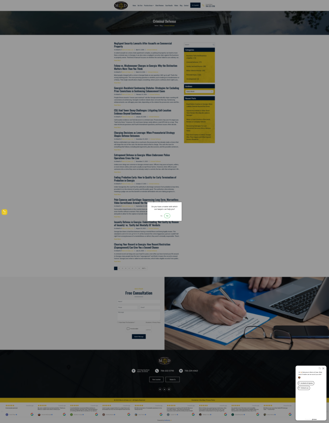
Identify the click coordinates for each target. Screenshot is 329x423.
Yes (167, 216)
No (161, 216)
